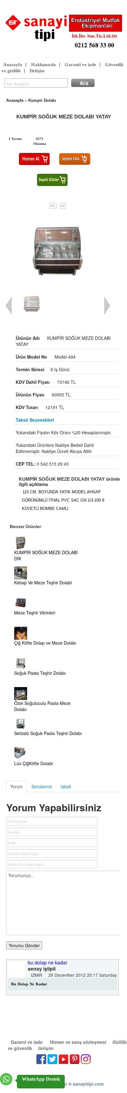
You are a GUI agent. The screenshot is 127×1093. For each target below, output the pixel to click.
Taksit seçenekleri (35, 420)
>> (63, 206)
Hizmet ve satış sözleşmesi (78, 1042)
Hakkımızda (43, 64)
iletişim (45, 1048)
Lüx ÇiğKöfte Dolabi (33, 763)
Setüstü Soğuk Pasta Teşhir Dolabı (48, 733)
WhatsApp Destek (41, 1079)
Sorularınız (41, 786)
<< (53, 206)
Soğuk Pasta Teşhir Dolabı (40, 673)
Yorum (16, 786)
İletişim (37, 70)
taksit (66, 786)
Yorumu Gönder (24, 945)
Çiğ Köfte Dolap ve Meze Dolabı (45, 643)
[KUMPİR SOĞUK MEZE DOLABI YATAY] (58, 250)
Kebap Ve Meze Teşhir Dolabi (43, 582)
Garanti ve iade (80, 64)
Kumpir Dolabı (42, 100)
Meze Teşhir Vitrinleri (34, 613)
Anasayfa (12, 64)
